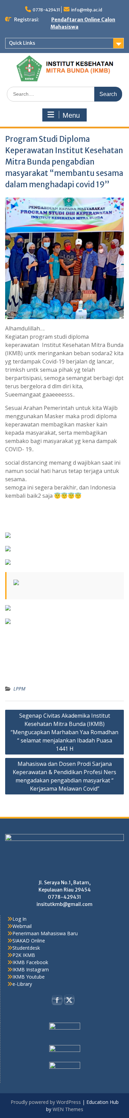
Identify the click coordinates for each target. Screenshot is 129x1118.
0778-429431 (46, 9)
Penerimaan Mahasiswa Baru (45, 933)
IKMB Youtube (28, 976)
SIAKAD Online (28, 940)
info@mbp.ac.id (86, 9)
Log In (19, 919)
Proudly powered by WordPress (46, 1102)
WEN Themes (68, 1109)
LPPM (19, 688)
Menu (71, 115)
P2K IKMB (23, 955)
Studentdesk (26, 948)
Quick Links (22, 43)
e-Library (22, 984)
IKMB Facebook (30, 962)
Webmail (22, 926)
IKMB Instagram (30, 969)
